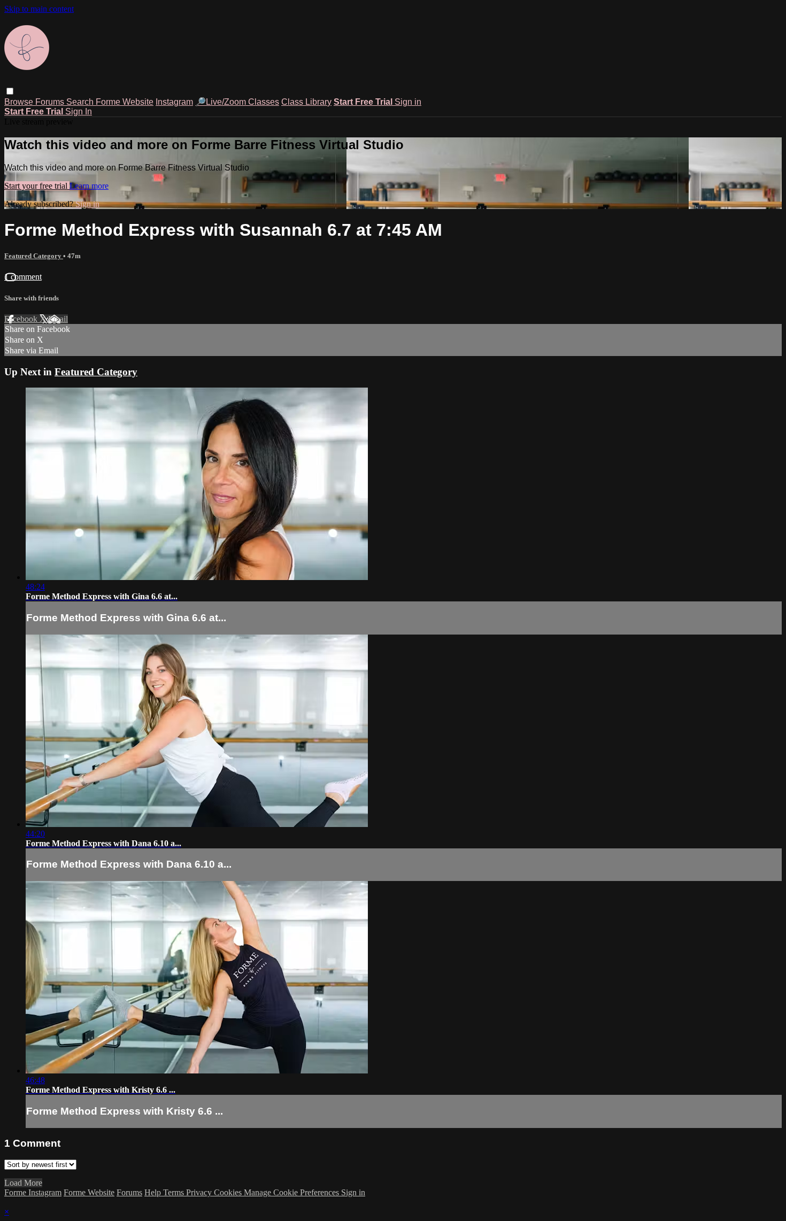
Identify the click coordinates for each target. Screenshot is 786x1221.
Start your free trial (37, 185)
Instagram (174, 101)
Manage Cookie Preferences (292, 1192)
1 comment (23, 276)
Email (58, 318)
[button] (9, 91)
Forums (50, 101)
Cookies (229, 1192)
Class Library (306, 101)
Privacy (200, 1192)
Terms (174, 1192)
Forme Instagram (32, 1192)
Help (153, 1192)
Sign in (408, 101)
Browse (19, 101)
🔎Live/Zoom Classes (237, 101)
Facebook (22, 318)
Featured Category (33, 256)
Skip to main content (39, 8)
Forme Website (124, 101)
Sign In (78, 111)
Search (81, 101)
